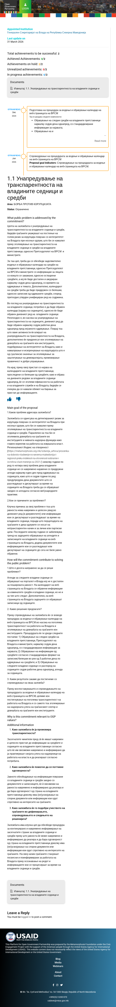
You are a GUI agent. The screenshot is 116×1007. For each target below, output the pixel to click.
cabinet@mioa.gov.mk (58, 1000)
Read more (100, 141)
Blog (58, 958)
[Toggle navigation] (111, 6)
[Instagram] (57, 985)
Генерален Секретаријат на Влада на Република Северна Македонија (46, 32)
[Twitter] (62, 985)
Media (58, 962)
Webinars (58, 966)
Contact (58, 975)
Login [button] (25, 8)
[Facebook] (53, 985)
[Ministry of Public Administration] (10, 6)
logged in (26, 917)
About (58, 972)
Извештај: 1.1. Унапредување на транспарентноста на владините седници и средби (34, 895)
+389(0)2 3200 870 (58, 997)
